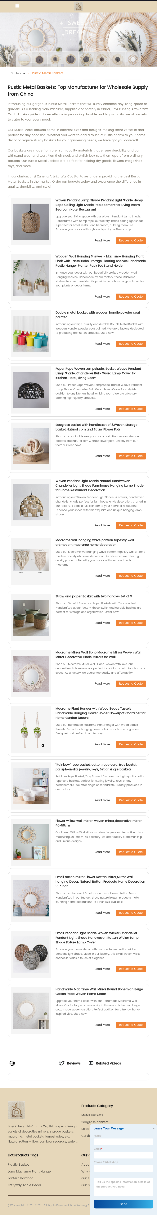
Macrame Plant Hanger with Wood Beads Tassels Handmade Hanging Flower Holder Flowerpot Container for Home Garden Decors (101, 713)
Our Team (89, 1178)
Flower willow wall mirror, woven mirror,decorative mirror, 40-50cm (99, 823)
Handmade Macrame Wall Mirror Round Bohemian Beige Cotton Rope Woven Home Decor (99, 991)
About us (88, 1164)
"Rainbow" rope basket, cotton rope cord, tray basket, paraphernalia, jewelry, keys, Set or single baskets (96, 767)
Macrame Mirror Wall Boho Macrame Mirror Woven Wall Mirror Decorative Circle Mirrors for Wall (98, 655)
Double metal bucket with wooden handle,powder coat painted (98, 315)
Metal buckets (92, 1115)
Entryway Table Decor (24, 1185)
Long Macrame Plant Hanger (30, 1171)
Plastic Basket (18, 1164)
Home (20, 73)
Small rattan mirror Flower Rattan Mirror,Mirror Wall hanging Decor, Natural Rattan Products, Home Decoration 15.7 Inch (100, 882)
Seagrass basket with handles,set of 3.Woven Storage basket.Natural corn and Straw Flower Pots (96, 427)
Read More (102, 241)
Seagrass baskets (94, 1122)
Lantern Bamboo (20, 1178)
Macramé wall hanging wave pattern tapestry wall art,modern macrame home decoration (95, 542)
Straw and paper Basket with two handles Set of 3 (94, 596)
